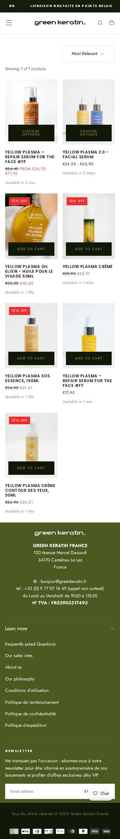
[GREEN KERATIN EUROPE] (60, 533)
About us (13, 667)
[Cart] (111, 23)
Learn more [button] (16, 628)
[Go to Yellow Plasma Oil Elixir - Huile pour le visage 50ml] (31, 226)
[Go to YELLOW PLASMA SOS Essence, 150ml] (31, 335)
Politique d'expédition (25, 725)
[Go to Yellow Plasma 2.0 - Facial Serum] (89, 112)
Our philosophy (20, 679)
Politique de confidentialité (30, 713)
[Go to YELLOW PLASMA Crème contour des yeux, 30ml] (31, 445)
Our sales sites (19, 655)
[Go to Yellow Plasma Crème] (89, 226)
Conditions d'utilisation (27, 690)
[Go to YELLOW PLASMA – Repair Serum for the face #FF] (31, 112)
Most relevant (84, 53)
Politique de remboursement (32, 702)
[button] (9, 23)
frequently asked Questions (30, 644)
